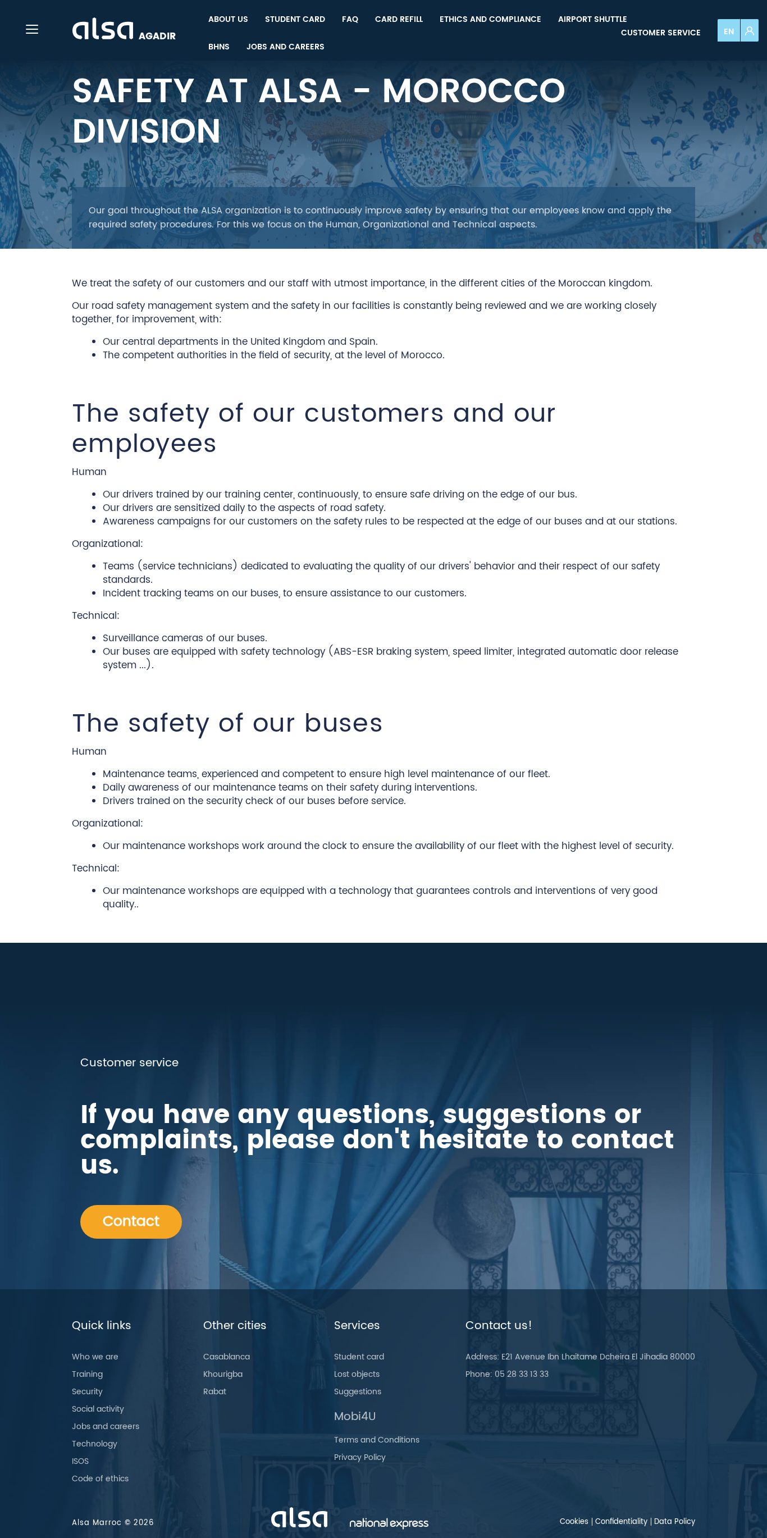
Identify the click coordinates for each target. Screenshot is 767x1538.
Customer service (661, 32)
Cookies (574, 1522)
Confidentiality (621, 1522)
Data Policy (674, 1522)
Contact (131, 1221)
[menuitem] (228, 19)
